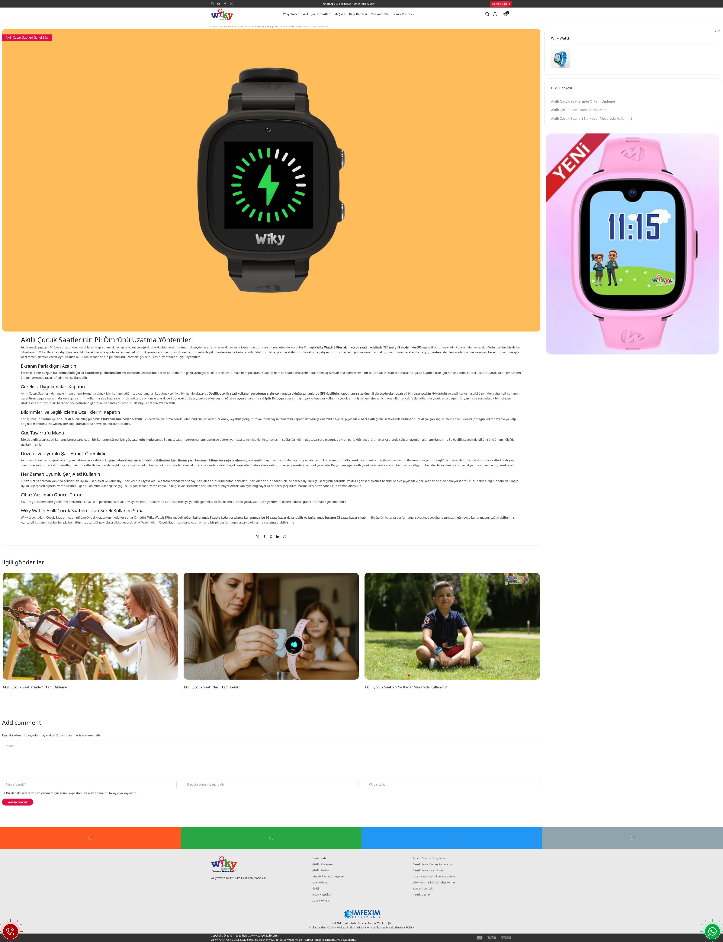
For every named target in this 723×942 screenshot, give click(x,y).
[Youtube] (218, 3)
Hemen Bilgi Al (501, 3)
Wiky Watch (291, 14)
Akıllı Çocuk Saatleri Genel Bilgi (255, 26)
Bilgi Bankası (358, 14)
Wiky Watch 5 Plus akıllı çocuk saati (341, 347)
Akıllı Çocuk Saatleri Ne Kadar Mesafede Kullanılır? (406, 687)
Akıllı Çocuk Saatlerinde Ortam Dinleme (35, 687)
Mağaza (339, 14)
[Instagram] (212, 3)
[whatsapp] (283, 537)
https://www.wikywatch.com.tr (260, 935)
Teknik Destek (402, 14)
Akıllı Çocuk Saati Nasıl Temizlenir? (212, 687)
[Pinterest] (271, 537)
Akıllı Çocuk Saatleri (317, 14)
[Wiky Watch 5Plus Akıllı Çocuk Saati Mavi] (560, 58)
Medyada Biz (380, 14)
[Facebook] (225, 3)
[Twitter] (231, 3)
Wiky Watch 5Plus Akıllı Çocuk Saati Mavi (602, 51)
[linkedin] (277, 537)
